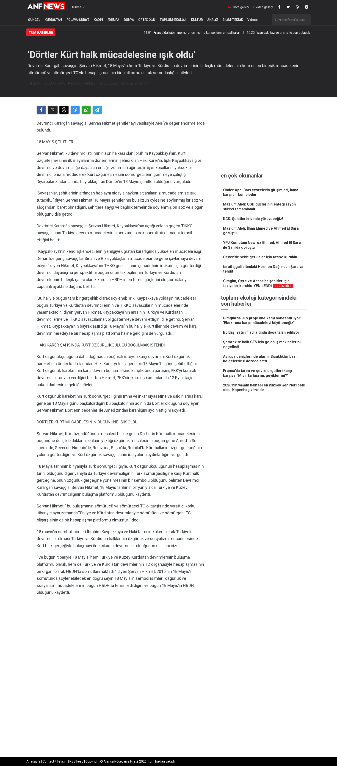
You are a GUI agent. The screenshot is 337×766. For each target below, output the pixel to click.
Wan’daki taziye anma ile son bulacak (266, 32)
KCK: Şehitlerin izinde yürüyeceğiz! (253, 219)
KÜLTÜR (197, 20)
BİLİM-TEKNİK (233, 20)
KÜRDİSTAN (53, 20)
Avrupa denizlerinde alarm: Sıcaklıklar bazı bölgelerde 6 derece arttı (259, 358)
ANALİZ (212, 20)
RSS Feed (76, 761)
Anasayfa (33, 761)
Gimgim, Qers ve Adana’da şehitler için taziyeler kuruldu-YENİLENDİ (257, 283)
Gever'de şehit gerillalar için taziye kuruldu (260, 257)
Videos (252, 20)
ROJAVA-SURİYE (77, 20)
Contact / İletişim (55, 761)
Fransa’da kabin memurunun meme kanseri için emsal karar (179, 32)
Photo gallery (240, 7)
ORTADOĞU (146, 20)
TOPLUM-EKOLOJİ (173, 20)
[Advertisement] (121, 646)
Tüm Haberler (41, 32)
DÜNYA (129, 20)
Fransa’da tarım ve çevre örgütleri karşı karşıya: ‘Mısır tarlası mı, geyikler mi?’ (257, 373)
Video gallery (264, 7)
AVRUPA (113, 20)
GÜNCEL (34, 20)
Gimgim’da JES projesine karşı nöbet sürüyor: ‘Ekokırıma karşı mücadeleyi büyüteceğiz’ (262, 320)
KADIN (98, 20)
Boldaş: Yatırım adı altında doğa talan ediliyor (261, 332)
